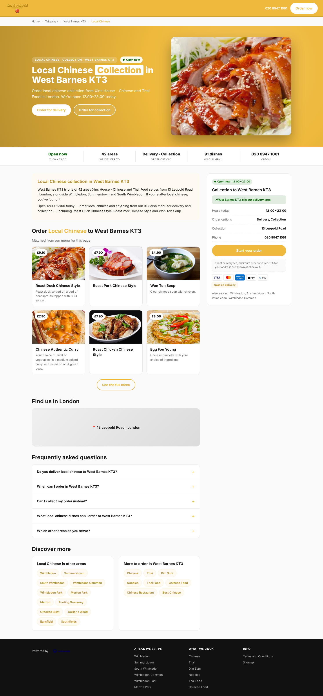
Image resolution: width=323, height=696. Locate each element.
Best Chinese (171, 592)
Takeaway (51, 21)
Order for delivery (51, 110)
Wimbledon (48, 573)
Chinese (132, 573)
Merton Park (79, 592)
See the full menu (116, 385)
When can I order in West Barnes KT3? (68, 486)
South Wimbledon (52, 583)
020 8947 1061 (276, 8)
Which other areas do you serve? (63, 531)
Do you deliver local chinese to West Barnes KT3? (77, 472)
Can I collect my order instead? (62, 501)
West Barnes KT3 (75, 21)
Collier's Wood (78, 612)
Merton (45, 602)
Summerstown (74, 573)
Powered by (40, 651)
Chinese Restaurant (140, 592)
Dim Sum (167, 573)
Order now (304, 8)
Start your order (249, 250)
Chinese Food (178, 583)
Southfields (69, 621)
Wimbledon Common (87, 583)
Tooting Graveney (71, 602)
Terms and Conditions (258, 656)
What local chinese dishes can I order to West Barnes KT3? (84, 516)
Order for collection (94, 110)
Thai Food (153, 583)
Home (36, 21)
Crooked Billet (50, 612)
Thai (150, 573)
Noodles (132, 583)
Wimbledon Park (51, 592)
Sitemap (248, 662)
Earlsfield (46, 621)
